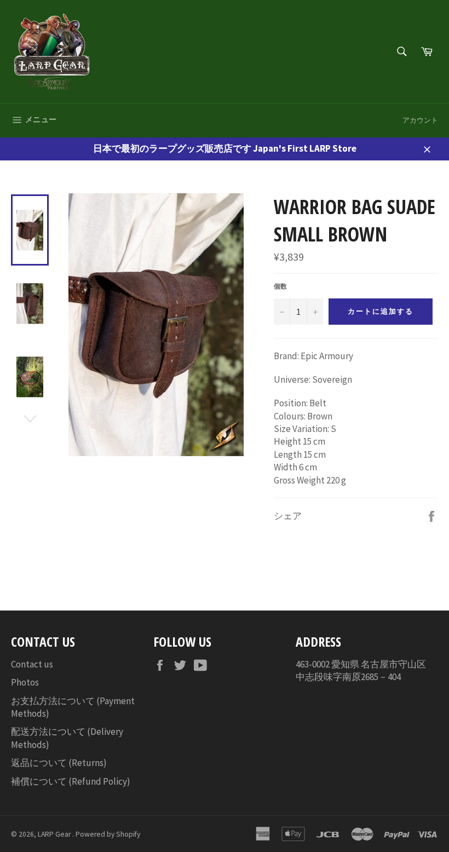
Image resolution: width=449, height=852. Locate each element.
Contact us (32, 664)
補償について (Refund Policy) (70, 781)
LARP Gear (55, 834)
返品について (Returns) (59, 763)
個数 (280, 286)
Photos (25, 682)
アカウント (420, 120)
